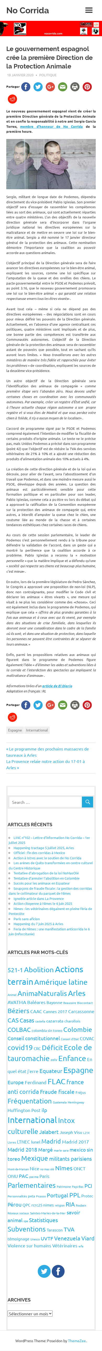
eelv (54, 1059)
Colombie (77, 1029)
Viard (87, 1238)
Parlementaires (32, 1185)
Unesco (35, 1239)
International (37, 730)
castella (40, 1021)
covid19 (20, 1047)
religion (60, 1205)
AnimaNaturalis (42, 993)
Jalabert (49, 1131)
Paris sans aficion (27, 919)
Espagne (15, 730)
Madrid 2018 (22, 1149)
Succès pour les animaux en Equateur (42, 883)
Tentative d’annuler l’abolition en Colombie (47, 878)
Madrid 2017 (75, 1141)
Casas (27, 1020)
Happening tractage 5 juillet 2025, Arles (44, 847)
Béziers (18, 1011)
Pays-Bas (77, 1186)
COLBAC (19, 1029)
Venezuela (67, 1238)
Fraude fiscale (57, 1091)
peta (31, 1196)
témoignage (18, 1238)
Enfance (72, 1058)
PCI (88, 1185)
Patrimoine (64, 1186)
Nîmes (63, 1168)
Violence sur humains (29, 1245)
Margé (45, 1149)
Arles (77, 993)
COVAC (87, 1038)
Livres (12, 1142)
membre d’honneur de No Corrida (51, 126)
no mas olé (47, 1169)
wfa (80, 1246)
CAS (13, 1020)
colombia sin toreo (47, 1030)
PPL (74, 1195)
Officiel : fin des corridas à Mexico (39, 852)
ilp (44, 1110)
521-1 (15, 970)
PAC (23, 1176)
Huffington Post (24, 1110)
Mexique (34, 1158)
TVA (69, 1229)
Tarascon (55, 1229)
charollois (72, 1021)
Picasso (41, 1196)
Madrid (51, 1141)
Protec (87, 1195)
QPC (26, 1204)
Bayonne (54, 1002)
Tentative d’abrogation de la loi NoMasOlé (46, 873)
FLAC (56, 1081)
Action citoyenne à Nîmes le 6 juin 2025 (43, 903)
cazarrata (54, 1020)
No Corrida (27, 10)
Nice (34, 1168)
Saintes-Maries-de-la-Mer (48, 1213)
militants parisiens (70, 1158)
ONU (13, 1176)
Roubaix (81, 1205)
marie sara (61, 1150)
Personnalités (17, 1196)
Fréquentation (30, 1101)
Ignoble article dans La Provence (39, 898)
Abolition (39, 969)
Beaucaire (69, 1003)
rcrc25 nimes (42, 1204)
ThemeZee (77, 1340)
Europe (16, 1082)
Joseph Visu (71, 1132)
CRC (37, 1048)
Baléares (36, 1002)
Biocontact (85, 1003)
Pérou (14, 1204)
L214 (86, 1133)
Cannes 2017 (55, 1011)
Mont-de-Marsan (18, 1169)
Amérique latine (61, 982)
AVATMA (17, 1002)
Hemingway (76, 1102)
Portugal (57, 1195)
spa (26, 1221)
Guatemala (60, 1102)
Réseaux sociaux (18, 1213)
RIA (70, 1204)
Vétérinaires (64, 1245)
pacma (33, 1177)
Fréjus (81, 1092)
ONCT (79, 1168)
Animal (12, 995)
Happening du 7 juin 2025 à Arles (38, 923)
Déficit (52, 1048)
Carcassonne (81, 1011)
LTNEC (23, 1141)
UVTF (47, 1238)
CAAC (36, 1011)
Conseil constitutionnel (34, 1038)
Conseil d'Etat (70, 1039)
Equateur (50, 1070)
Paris (44, 1176)
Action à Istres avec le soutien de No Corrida (47, 858)
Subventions (27, 1229)
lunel (35, 1141)
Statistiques (43, 1219)
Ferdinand (36, 1082)
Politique (47, 75)
